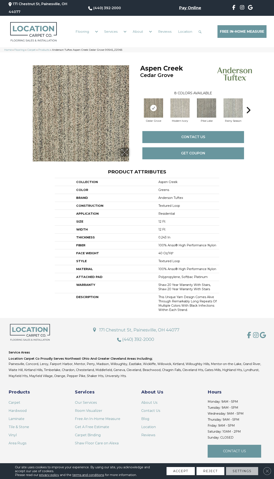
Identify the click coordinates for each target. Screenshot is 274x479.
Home (8, 49)
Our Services (86, 403)
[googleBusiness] (250, 8)
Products (43, 49)
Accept (180, 471)
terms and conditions (88, 475)
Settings (242, 471)
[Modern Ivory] (180, 108)
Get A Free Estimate (92, 427)
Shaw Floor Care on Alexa (97, 443)
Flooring (82, 32)
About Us (149, 403)
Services (111, 32)
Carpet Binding (88, 435)
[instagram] (242, 8)
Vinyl (13, 435)
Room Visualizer (88, 411)
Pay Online (190, 8)
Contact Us (193, 137)
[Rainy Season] (233, 108)
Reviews (164, 32)
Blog (145, 419)
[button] (201, 31)
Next (248, 104)
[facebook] (234, 8)
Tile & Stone (19, 427)
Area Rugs (17, 443)
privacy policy (49, 475)
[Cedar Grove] (153, 108)
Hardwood (18, 411)
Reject (210, 471)
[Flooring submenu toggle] (96, 32)
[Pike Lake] (206, 108)
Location (185, 32)
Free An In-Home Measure (97, 419)
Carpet (31, 49)
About (138, 32)
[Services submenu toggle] (125, 32)
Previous (138, 104)
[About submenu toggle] (150, 32)
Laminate (16, 419)
